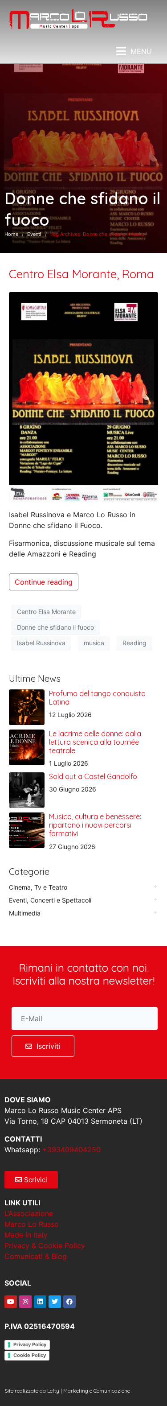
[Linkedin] (40, 1301)
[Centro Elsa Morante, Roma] (83, 396)
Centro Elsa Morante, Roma (81, 274)
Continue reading (44, 581)
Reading (134, 643)
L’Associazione (28, 1213)
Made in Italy (26, 1234)
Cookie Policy (29, 1355)
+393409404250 (71, 1149)
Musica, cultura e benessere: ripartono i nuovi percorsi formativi (95, 825)
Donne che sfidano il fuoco (55, 627)
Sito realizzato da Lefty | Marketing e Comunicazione (67, 1390)
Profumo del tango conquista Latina (97, 697)
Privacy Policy (29, 1344)
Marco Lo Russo (31, 1224)
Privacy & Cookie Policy (44, 1245)
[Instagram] (25, 1301)
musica (94, 643)
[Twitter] (55, 1301)
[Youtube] (10, 1301)
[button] (134, 51)
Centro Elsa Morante (46, 611)
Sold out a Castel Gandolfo (93, 776)
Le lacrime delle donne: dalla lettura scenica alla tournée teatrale (95, 742)
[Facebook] (69, 1301)
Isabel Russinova (41, 643)
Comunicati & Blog (35, 1256)
